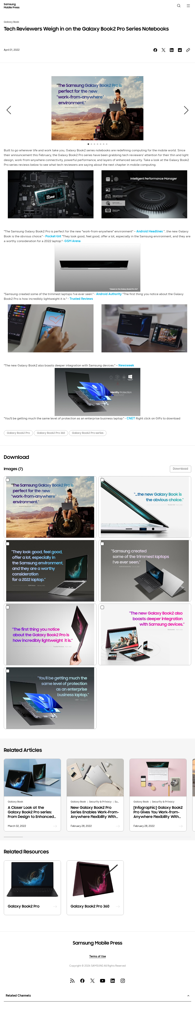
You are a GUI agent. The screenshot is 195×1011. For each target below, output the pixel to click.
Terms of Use (97, 956)
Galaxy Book (11, 22)
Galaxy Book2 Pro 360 (51, 433)
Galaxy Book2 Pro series (87, 433)
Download (180, 469)
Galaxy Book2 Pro (18, 433)
